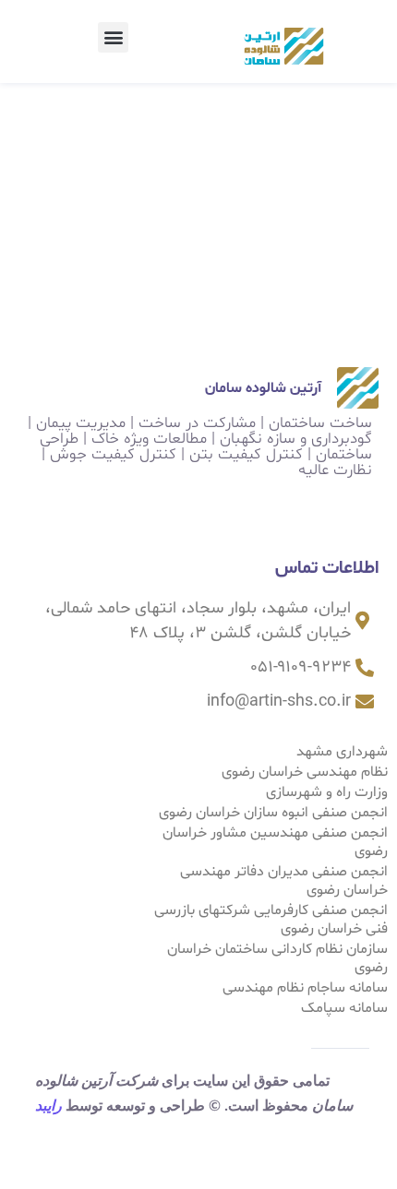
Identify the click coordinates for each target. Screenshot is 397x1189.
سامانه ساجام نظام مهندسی (305, 988)
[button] (113, 37)
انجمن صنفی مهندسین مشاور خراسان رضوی (275, 842)
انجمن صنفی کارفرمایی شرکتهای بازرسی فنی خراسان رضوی (271, 919)
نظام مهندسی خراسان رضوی (305, 772)
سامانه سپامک (344, 1008)
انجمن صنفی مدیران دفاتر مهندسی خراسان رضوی (284, 881)
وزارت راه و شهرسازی (327, 792)
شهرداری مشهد (342, 752)
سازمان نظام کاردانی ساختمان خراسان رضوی (277, 958)
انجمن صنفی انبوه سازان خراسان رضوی (273, 813)
